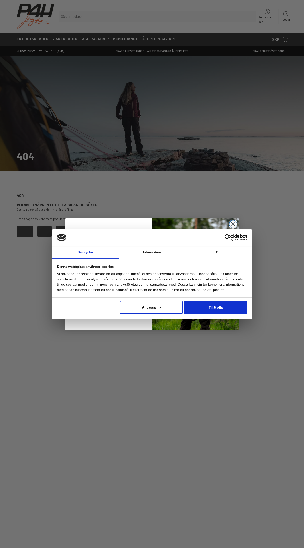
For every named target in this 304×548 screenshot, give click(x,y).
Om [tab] (218, 252)
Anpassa (149, 307)
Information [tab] (152, 252)
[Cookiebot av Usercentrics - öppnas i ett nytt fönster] (227, 237)
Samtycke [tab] (85, 252)
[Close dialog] (233, 224)
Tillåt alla (216, 307)
